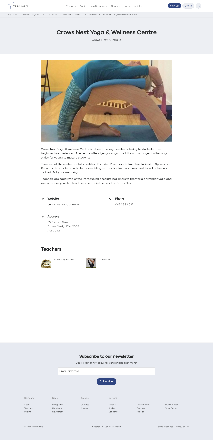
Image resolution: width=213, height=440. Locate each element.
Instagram (57, 405)
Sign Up (174, 6)
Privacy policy (182, 427)
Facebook (57, 408)
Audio (83, 6)
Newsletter (57, 412)
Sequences (114, 412)
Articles (138, 6)
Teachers (28, 408)
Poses (127, 6)
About (27, 405)
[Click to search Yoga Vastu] (198, 6)
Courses (115, 6)
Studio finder (171, 405)
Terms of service (165, 427)
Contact (85, 405)
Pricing (27, 412)
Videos (70, 6)
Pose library (143, 405)
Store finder (171, 408)
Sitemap (85, 408)
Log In (188, 6)
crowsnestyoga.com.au (63, 204)
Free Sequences (98, 6)
